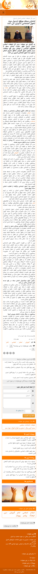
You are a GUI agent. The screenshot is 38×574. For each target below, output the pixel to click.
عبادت (6, 88)
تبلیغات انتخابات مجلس (27, 425)
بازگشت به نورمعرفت (10, 526)
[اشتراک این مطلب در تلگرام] (13, 353)
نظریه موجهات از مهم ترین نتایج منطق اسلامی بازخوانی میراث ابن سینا (21, 444)
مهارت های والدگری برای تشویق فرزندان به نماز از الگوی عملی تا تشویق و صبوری (20, 439)
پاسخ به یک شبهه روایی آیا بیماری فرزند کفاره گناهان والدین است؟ (19, 463)
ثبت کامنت (28, 415)
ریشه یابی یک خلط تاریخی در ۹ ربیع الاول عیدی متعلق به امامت (20, 373)
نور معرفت (31, 7)
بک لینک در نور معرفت (27, 560)
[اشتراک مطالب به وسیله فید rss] (4, 353)
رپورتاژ (18, 515)
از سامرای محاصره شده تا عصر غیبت (24, 378)
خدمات (33, 121)
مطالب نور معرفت (29, 566)
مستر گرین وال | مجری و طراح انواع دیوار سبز (20, 428)
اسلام (29, 113)
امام (34, 203)
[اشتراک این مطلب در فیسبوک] (10, 353)
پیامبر (25, 515)
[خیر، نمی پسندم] (33, 349)
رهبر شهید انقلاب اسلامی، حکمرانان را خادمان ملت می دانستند (20, 452)
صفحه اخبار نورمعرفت (27, 523)
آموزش (16, 153)
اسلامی (14, 342)
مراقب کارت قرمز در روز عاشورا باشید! (24, 448)
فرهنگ (32, 515)
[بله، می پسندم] (11, 346)
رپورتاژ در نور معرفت (28, 563)
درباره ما (32, 557)
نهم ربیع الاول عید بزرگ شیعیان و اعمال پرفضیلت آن (20, 368)
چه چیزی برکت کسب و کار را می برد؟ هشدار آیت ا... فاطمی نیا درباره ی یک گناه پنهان (20, 363)
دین (5, 512)
